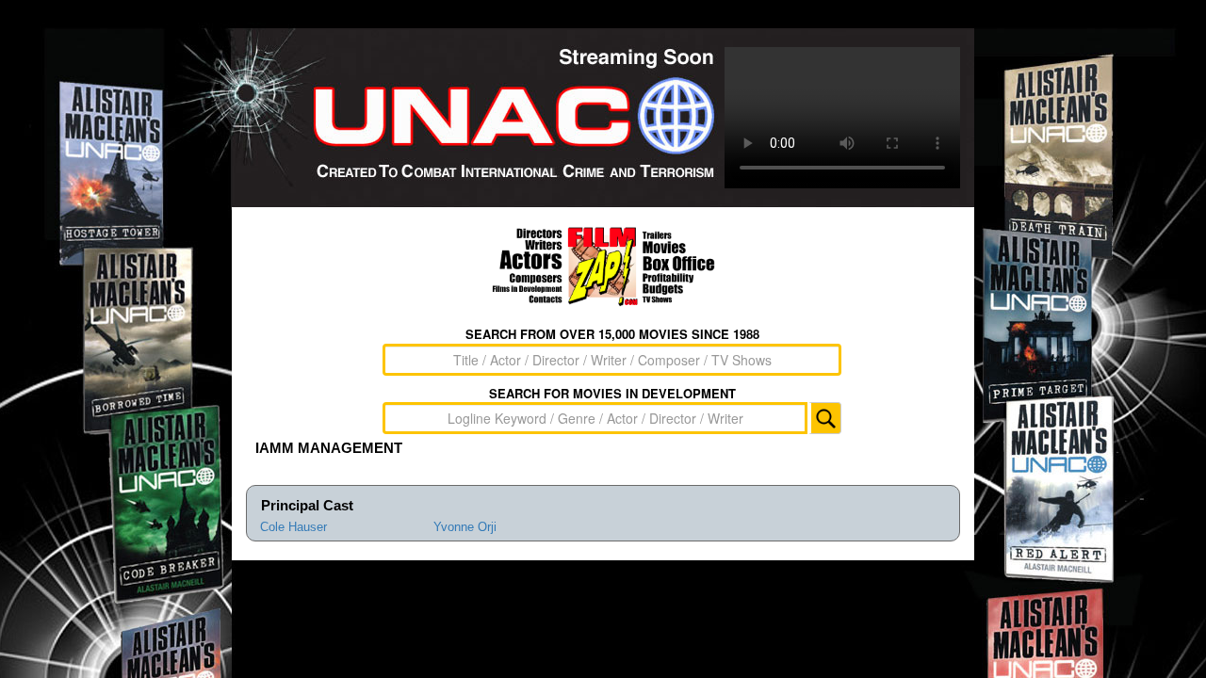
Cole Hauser (293, 527)
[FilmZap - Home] (603, 266)
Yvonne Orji (465, 527)
